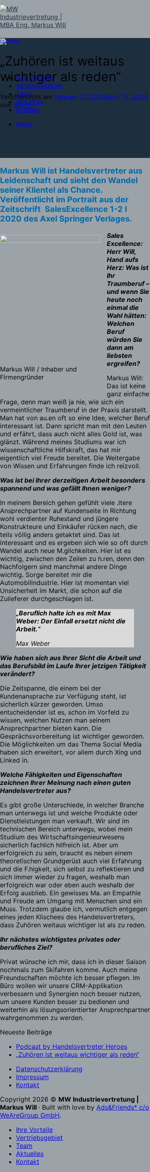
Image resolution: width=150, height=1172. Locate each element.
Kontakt (27, 110)
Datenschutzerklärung (49, 1069)
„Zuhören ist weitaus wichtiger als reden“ (77, 1054)
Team (24, 1146)
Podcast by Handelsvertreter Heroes (71, 1046)
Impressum (32, 1077)
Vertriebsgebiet (39, 86)
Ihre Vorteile (34, 1130)
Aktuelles (9, 40)
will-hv (23, 105)
